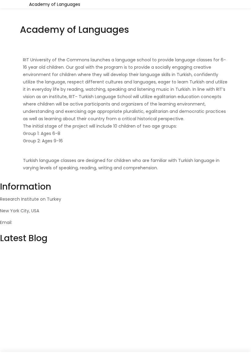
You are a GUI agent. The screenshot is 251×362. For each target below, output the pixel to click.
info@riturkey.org (31, 222)
